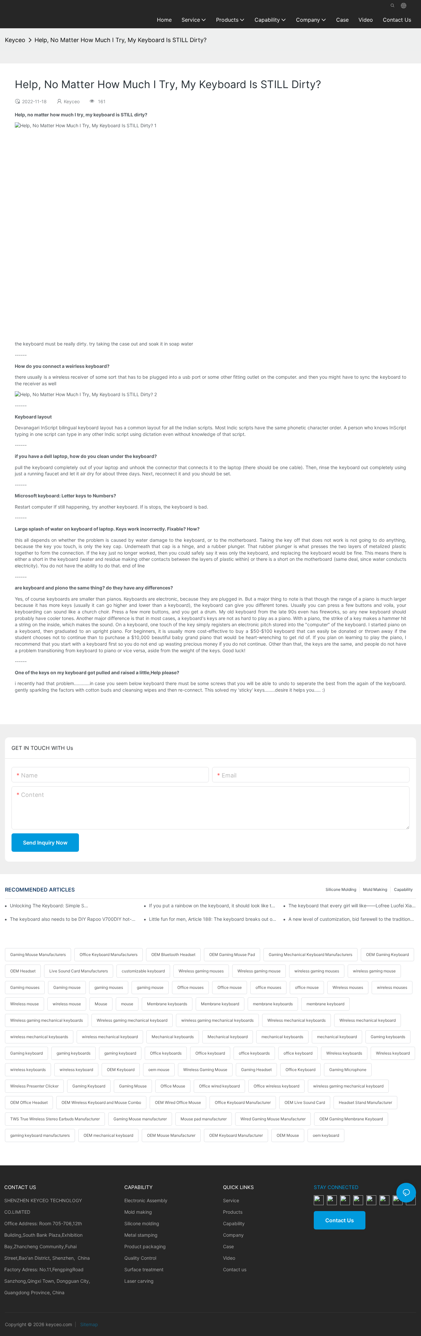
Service (231, 1200)
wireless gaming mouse (374, 970)
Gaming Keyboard (88, 1086)
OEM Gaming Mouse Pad (232, 954)
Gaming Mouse (133, 1086)
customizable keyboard (143, 970)
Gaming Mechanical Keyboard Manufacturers (310, 954)
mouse (127, 1003)
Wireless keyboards (344, 1053)
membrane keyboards (273, 1003)
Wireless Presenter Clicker (34, 1086)
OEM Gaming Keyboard (387, 954)
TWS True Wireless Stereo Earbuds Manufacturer (55, 1118)
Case (228, 1246)
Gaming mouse (67, 987)
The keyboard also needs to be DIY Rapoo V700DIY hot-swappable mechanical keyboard (73, 919)
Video (229, 1258)
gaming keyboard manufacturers (40, 1135)
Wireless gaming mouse (259, 970)
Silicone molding (341, 889)
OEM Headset (23, 970)
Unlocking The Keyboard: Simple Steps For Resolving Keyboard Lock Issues (49, 905)
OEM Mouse (288, 1135)
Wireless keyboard (393, 1053)
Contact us (234, 1269)
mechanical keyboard (337, 1036)
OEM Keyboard (121, 1069)
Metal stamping (141, 1235)
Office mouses (190, 987)
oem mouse (158, 1069)
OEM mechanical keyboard (108, 1135)
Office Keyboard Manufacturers (108, 954)
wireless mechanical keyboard (110, 1036)
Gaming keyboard (26, 1053)
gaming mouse (150, 987)
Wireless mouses (348, 987)
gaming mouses (108, 987)
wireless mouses (392, 987)
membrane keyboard (325, 1003)
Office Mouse (173, 1086)
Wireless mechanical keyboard (367, 1020)
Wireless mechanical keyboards (296, 1020)
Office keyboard (210, 1053)
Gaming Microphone (347, 1069)
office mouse (307, 987)
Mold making (375, 889)
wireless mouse (67, 1003)
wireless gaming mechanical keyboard (348, 1086)
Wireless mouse (24, 1003)
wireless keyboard (76, 1069)
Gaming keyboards (388, 1036)
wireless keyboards (28, 1069)
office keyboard (298, 1053)
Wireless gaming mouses (201, 970)
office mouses (268, 987)
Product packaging (145, 1246)
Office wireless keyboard (276, 1086)
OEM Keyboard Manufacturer (236, 1135)
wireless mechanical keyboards (39, 1036)
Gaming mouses (24, 987)
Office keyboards (166, 1053)
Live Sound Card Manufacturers (78, 970)
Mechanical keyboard (228, 1036)
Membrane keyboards (167, 1003)
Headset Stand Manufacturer (365, 1102)
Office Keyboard (300, 1069)
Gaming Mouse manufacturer (140, 1118)
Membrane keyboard (220, 1003)
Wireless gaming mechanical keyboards (46, 1020)
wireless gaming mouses (316, 970)
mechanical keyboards (282, 1036)
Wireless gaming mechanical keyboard (132, 1020)
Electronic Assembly (145, 1200)
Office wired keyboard (219, 1086)
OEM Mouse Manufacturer (171, 1135)
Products (232, 1212)
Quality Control (140, 1258)
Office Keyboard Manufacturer (243, 1102)
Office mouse (229, 987)
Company (233, 1235)
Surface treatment (143, 1269)
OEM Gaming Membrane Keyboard (351, 1118)
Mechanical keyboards (173, 1036)
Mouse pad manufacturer (204, 1118)
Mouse (101, 1003)
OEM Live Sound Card (305, 1102)
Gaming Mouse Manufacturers (38, 954)
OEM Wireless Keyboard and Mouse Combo (101, 1102)
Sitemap (88, 1324)
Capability (403, 889)
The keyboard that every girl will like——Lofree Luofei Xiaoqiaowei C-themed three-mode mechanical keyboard (352, 905)
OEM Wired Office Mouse (178, 1102)
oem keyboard (326, 1135)
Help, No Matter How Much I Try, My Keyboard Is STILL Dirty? (121, 39)
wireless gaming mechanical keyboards (217, 1020)
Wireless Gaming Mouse (205, 1069)
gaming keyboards (73, 1053)
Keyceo (15, 39)
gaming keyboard (120, 1053)
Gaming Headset (256, 1069)
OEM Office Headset (29, 1102)
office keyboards (254, 1053)
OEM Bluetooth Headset (173, 954)
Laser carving (139, 1281)
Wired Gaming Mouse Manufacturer (273, 1118)
